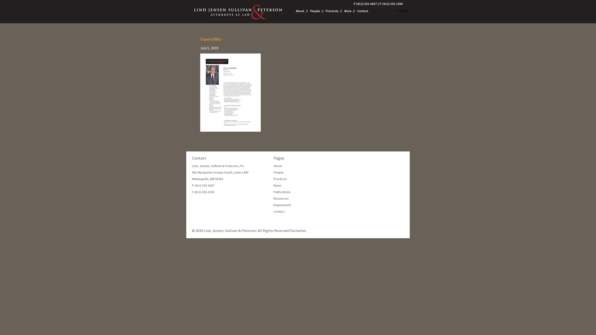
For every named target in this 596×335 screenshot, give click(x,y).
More (347, 11)
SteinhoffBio (211, 39)
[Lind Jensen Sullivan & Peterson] (238, 11)
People (315, 11)
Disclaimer (297, 230)
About (300, 11)
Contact (362, 11)
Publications (282, 192)
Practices (332, 11)
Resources (281, 198)
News (277, 185)
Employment (282, 205)
